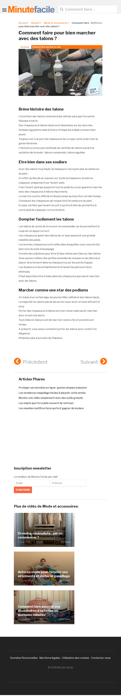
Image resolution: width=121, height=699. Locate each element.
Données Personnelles (24, 657)
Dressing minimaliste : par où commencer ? (40, 535)
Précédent (35, 362)
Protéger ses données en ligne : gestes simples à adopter (53, 387)
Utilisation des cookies (75, 657)
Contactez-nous (101, 657)
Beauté (35, 23)
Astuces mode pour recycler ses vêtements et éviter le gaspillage (44, 574)
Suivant (89, 362)
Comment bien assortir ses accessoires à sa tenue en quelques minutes (39, 611)
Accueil (23, 23)
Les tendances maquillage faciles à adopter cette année (52, 392)
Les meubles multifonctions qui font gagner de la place (51, 408)
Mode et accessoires (55, 23)
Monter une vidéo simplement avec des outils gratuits (51, 397)
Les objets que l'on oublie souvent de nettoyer (46, 403)
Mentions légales (49, 657)
